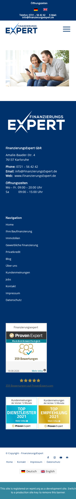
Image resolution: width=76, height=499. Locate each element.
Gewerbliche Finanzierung (22, 245)
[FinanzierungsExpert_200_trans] (31, 28)
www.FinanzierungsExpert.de (35, 176)
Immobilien (13, 238)
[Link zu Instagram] (54, 457)
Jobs (8, 279)
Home (10, 224)
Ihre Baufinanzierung (19, 231)
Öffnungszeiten (39, 3)
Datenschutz (14, 300)
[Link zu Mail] (67, 457)
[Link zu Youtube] (61, 457)
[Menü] (64, 28)
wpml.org (34, 488)
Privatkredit (13, 252)
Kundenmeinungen (18, 272)
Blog (8, 259)
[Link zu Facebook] (48, 457)
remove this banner (53, 492)
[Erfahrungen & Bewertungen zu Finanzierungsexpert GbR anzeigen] (26, 348)
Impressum (13, 293)
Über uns (11, 266)
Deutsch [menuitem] (31, 471)
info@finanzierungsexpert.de (38, 17)
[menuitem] (39, 3)
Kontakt (11, 286)
